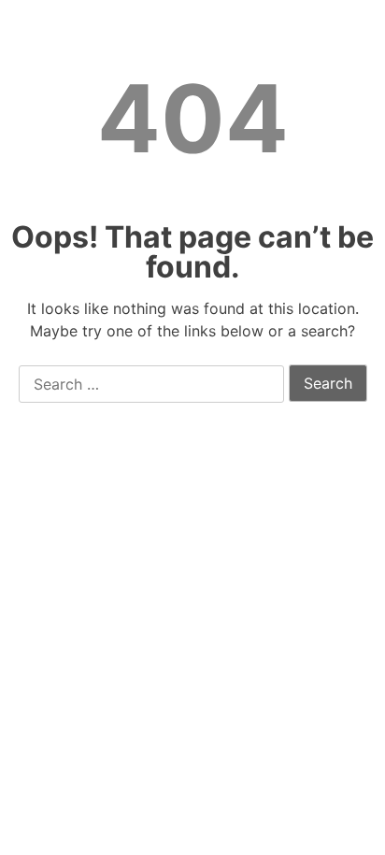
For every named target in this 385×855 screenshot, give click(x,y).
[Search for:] (151, 385)
